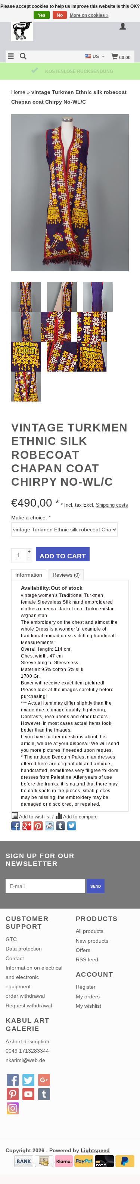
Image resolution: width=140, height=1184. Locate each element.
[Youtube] (28, 1094)
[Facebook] (13, 1080)
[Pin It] (38, 825)
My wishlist (88, 1006)
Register (86, 987)
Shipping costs (112, 505)
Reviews (66, 575)
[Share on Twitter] (71, 825)
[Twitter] (28, 1080)
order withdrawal (25, 996)
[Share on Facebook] (15, 825)
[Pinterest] (13, 1094)
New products (92, 941)
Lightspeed (95, 1150)
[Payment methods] (24, 1160)
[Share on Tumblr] (60, 825)
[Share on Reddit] (49, 825)
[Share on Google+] (26, 825)
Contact (15, 958)
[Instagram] (13, 1108)
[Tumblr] (44, 1094)
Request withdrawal (29, 1005)
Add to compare (79, 817)
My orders (88, 997)
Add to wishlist (35, 817)
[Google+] (44, 1080)
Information (28, 575)
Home (18, 92)
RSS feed (87, 959)
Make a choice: (30, 518)
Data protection (24, 949)
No (60, 15)
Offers (83, 950)
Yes (42, 15)
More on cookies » (89, 15)
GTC (11, 939)
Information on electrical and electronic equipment (34, 977)
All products (89, 931)
